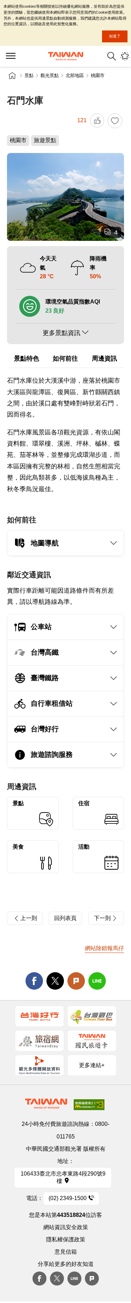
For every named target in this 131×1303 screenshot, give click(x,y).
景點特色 (26, 358)
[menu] (10, 56)
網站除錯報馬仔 (104, 948)
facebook (34, 981)
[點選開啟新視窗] (39, 1016)
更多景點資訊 (61, 332)
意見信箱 (65, 1252)
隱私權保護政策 (65, 1239)
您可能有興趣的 (125, 56)
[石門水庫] (65, 197)
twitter (55, 981)
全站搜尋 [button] (111, 56)
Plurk (76, 981)
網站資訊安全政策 (65, 1227)
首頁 (12, 76)
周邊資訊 (104, 358)
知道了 (115, 36)
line (97, 981)
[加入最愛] (115, 120)
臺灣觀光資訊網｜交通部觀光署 (65, 56)
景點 (29, 75)
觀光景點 (50, 75)
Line (74, 1278)
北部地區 (75, 75)
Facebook (39, 1278)
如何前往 (65, 358)
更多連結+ (91, 1065)
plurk (92, 1278)
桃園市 (97, 75)
